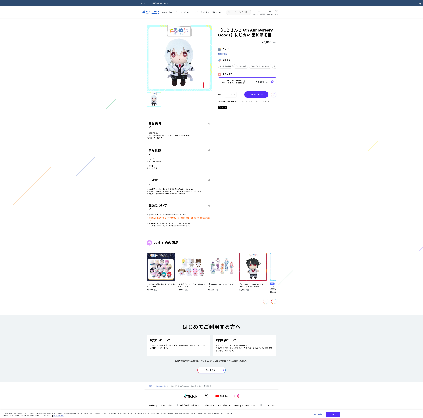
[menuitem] (167, 12)
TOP (150, 386)
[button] (273, 301)
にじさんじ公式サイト (250, 405)
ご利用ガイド (208, 405)
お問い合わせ (234, 405)
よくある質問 (221, 405)
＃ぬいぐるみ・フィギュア (260, 66)
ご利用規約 (151, 405)
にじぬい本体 (161, 386)
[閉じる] (419, 414)
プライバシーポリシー (166, 405)
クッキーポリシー (58, 416)
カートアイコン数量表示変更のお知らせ (155, 3)
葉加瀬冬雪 (222, 54)
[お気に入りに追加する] (273, 94)
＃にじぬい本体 (240, 66)
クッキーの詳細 (270, 405)
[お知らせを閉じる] (420, 3)
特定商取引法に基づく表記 (190, 405)
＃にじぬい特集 (225, 66)
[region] (211, 414)
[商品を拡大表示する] (206, 85)
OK (333, 414)
